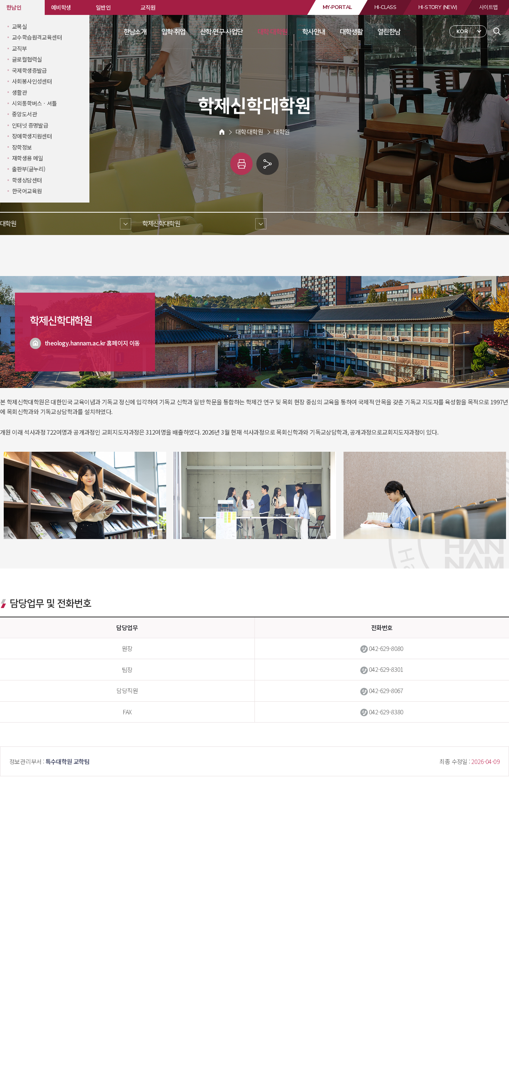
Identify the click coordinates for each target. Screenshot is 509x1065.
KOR (462, 31)
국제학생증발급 (29, 70)
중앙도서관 (24, 114)
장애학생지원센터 (32, 136)
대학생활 (351, 31)
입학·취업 (173, 31)
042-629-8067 (386, 690)
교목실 (19, 26)
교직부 (19, 48)
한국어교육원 (27, 191)
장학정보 (22, 147)
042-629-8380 (386, 711)
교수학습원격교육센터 (37, 37)
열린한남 (389, 31)
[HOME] (222, 132)
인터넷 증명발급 (30, 125)
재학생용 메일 (27, 158)
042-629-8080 (386, 648)
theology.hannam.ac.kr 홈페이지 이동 (92, 342)
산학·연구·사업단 (221, 31)
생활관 (19, 92)
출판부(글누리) (28, 169)
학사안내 (313, 31)
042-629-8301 (386, 669)
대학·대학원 (272, 31)
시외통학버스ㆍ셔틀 (34, 103)
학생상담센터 (27, 180)
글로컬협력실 (27, 59)
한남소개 (135, 31)
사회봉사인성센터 (32, 81)
